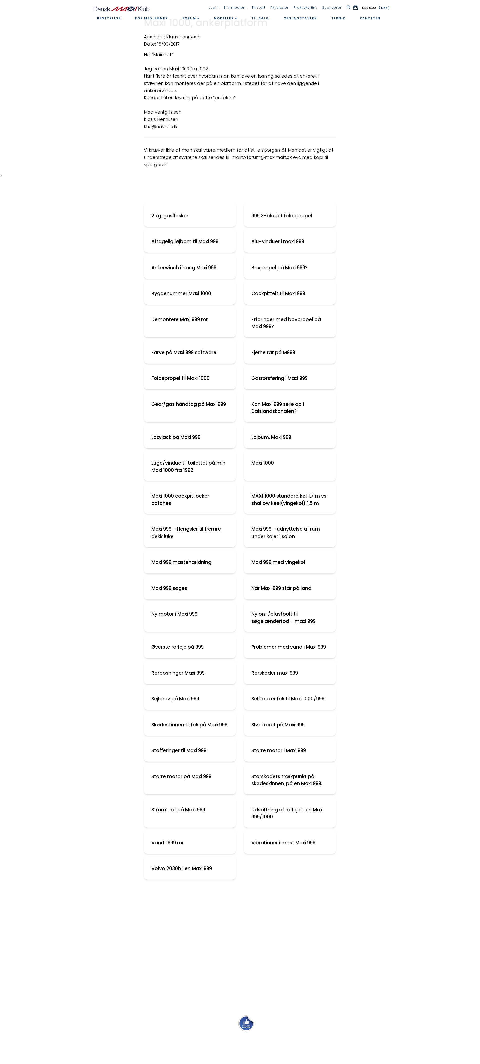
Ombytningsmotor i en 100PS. (35, 990)
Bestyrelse (109, 18)
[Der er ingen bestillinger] (355, 8)
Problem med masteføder (32, 968)
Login (214, 7)
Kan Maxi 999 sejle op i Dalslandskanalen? (278, 408)
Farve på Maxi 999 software (184, 352)
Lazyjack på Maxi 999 (176, 437)
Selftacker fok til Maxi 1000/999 (288, 698)
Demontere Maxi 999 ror (180, 319)
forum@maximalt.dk (269, 157)
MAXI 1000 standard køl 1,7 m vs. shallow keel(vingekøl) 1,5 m (290, 500)
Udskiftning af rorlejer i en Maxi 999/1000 (288, 813)
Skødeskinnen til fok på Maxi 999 (190, 724)
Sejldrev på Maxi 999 (175, 698)
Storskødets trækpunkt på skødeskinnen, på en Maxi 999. (287, 780)
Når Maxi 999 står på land (282, 588)
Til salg (260, 18)
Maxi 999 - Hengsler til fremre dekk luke (186, 533)
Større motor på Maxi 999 (182, 776)
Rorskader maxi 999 (275, 673)
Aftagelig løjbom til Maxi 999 (185, 241)
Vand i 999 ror (168, 842)
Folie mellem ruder (24, 925)
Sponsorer (332, 7)
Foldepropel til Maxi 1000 (181, 378)
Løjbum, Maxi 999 (271, 437)
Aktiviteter (279, 7)
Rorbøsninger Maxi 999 (178, 673)
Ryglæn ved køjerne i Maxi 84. (36, 979)
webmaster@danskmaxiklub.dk (240, 1041)
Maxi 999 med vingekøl (278, 562)
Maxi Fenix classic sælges (31, 1001)
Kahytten (370, 18)
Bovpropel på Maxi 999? (280, 267)
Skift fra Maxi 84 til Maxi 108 (33, 903)
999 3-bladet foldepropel (282, 215)
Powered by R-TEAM (263, 1058)
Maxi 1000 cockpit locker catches (180, 500)
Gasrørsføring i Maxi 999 (280, 378)
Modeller (224, 18)
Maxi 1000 (263, 463)
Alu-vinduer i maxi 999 (278, 241)
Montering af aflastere (28, 914)
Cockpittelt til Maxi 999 (278, 293)
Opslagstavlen (300, 18)
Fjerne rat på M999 (273, 352)
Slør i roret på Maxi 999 (278, 724)
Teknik (339, 18)
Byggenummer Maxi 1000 (181, 293)
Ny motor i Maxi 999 (175, 614)
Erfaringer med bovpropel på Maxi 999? (286, 323)
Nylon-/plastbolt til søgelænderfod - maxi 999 (284, 618)
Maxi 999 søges (169, 588)
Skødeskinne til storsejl (28, 958)
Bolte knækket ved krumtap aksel (39, 936)
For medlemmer (151, 18)
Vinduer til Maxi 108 (24, 947)
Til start (259, 7)
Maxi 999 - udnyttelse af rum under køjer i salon (286, 533)
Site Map (224, 1053)
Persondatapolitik (248, 1053)
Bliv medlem (235, 7)
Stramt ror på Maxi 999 (178, 809)
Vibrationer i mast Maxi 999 (284, 842)
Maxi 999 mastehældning (182, 562)
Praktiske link (305, 7)
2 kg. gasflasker (170, 215)
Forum (189, 18)
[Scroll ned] (1, 175)
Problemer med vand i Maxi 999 (289, 647)
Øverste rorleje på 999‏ (178, 647)
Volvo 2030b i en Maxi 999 (182, 868)
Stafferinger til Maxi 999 (179, 750)
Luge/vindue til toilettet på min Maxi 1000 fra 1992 (189, 467)
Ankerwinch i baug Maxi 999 (184, 267)
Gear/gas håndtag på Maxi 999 (189, 404)
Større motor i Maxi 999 (279, 750)
